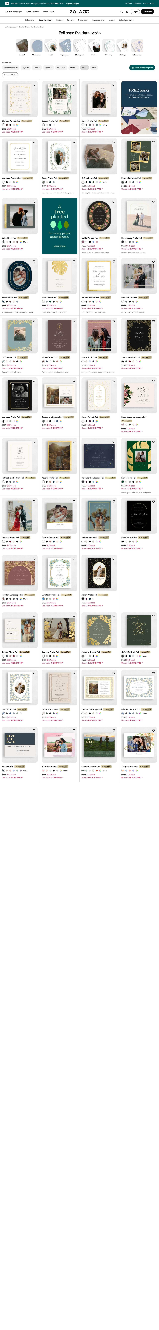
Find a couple (48, 12)
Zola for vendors (148, 3)
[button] (10, 74)
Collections (29, 20)
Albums (112, 20)
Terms (61, 3)
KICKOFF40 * (17, 132)
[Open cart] (127, 11)
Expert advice (31, 12)
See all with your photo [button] (144, 68)
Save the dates (45, 20)
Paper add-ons (98, 20)
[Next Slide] (153, 108)
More (105, 125)
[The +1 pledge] (60, 226)
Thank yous (82, 20)
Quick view (21, 115)
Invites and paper (10, 27)
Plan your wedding (12, 12)
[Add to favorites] (34, 84)
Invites (58, 20)
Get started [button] (147, 12)
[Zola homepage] (79, 11)
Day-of (69, 20)
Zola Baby (128, 3)
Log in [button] (135, 12)
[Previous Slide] (125, 108)
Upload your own (125, 20)
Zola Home (137, 3)
